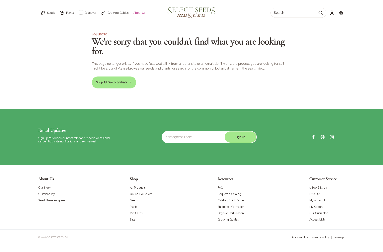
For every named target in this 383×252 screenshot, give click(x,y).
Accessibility (300, 237)
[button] (47, 13)
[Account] (332, 12)
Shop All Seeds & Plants (111, 82)
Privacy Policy (321, 237)
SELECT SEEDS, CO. (57, 237)
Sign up (240, 137)
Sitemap (339, 237)
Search (279, 13)
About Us (139, 12)
